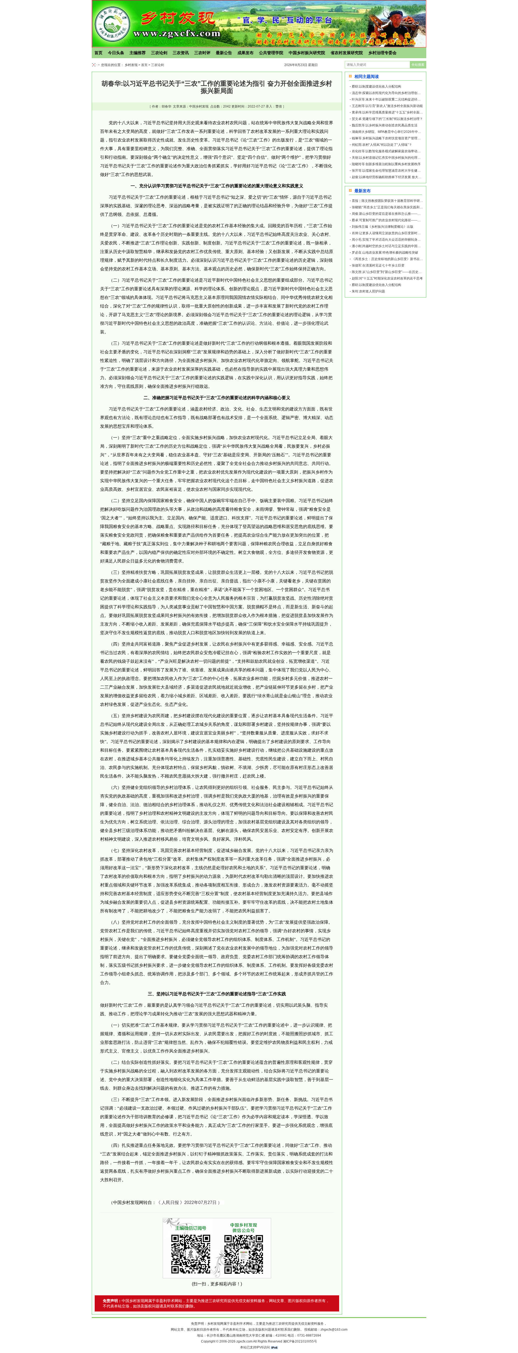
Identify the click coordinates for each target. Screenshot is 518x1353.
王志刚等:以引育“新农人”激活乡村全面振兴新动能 (387, 106)
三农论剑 (159, 52)
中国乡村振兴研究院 (307, 52)
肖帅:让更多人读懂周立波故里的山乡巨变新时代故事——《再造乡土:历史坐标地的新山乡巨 (417, 233)
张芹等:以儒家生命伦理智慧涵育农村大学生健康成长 (389, 170)
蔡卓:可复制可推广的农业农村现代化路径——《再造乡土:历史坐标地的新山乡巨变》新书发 (417, 220)
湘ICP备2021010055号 (300, 1341)
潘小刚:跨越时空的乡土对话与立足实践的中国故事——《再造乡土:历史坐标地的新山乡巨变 (417, 246)
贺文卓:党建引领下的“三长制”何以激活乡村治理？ (387, 119)
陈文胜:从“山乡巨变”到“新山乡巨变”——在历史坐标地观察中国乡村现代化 (404, 272)
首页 (98, 52)
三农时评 (202, 52)
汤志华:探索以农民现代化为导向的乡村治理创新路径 (389, 93)
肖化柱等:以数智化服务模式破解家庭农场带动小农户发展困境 (396, 151)
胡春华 (166, 106)
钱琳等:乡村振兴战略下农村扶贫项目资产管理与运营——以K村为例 (400, 138)
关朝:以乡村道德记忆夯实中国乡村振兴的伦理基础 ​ (388, 158)
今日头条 (116, 52)
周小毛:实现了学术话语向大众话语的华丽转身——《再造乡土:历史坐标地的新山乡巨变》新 (417, 239)
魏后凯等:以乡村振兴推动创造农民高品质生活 (384, 125)
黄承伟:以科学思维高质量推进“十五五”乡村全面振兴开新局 (394, 112)
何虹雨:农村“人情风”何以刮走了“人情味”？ (382, 145)
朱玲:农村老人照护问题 (368, 291)
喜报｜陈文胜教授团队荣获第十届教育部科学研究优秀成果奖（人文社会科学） (408, 201)
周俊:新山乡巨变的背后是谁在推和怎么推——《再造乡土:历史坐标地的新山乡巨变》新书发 (417, 214)
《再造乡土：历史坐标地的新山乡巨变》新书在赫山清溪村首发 (397, 259)
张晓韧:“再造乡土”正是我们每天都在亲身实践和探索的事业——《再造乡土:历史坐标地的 (415, 207)
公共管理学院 (271, 52)
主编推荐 (138, 52)
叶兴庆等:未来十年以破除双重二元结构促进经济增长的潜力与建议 (399, 99)
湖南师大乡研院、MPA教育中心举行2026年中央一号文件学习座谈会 (401, 132)
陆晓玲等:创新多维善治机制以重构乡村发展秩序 (386, 164)
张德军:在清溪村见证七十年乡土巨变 (378, 265)
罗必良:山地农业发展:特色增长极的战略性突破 (385, 252)
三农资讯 (181, 52)
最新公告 (224, 52)
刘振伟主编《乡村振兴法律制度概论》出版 (382, 227)
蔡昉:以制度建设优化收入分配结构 (376, 86)
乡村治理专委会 (382, 52)
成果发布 (245, 52)
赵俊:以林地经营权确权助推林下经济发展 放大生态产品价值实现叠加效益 (404, 177)
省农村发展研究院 (346, 52)
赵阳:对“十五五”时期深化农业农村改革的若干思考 (387, 278)
